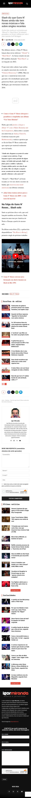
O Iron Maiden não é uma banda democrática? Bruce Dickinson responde (19, 353)
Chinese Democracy (9, 73)
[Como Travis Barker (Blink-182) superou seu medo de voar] (6, 519)
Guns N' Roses (14, 294)
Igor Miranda (9, 40)
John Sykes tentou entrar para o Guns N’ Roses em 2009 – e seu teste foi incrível (15, 196)
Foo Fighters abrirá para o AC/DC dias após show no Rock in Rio (19, 584)
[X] (13, 44)
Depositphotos (15, 721)
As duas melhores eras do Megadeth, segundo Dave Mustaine (19, 677)
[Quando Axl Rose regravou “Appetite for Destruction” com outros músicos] (6, 316)
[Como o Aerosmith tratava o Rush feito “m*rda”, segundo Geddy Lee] (6, 638)
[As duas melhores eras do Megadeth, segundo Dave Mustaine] (6, 677)
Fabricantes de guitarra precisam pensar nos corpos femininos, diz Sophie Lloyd (20, 307)
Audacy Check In (20, 133)
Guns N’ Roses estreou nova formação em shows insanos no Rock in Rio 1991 (15, 280)
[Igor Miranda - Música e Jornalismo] (15, 4)
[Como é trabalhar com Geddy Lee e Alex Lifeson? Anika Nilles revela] (6, 564)
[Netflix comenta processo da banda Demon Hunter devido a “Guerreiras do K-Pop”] (6, 547)
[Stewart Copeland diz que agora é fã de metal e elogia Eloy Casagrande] (6, 510)
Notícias (5, 13)
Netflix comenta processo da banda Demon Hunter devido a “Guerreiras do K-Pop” (20, 547)
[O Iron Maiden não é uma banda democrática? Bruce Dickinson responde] (6, 353)
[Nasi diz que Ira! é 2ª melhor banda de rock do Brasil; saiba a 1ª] (6, 378)
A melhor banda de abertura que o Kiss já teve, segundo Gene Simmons (20, 629)
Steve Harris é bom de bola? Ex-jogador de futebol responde (20, 620)
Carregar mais (14, 590)
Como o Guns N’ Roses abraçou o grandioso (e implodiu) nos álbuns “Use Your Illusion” (16, 116)
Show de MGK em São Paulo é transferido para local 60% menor (20, 555)
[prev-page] (3, 384)
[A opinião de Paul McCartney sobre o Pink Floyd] (6, 601)
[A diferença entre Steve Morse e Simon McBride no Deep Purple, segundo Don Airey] (6, 666)
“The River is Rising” (19, 232)
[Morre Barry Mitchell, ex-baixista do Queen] (6, 539)
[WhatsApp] (17, 44)
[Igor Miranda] (3, 40)
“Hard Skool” (6, 56)
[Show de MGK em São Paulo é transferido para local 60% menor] (6, 556)
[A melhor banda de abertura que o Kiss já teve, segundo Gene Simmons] (6, 629)
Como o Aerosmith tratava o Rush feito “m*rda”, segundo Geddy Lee (20, 638)
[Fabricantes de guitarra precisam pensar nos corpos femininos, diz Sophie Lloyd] (6, 308)
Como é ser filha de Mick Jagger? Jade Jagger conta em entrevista (19, 657)
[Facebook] (9, 44)
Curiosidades (5, 309)
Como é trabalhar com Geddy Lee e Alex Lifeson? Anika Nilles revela (19, 564)
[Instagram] (14, 440)
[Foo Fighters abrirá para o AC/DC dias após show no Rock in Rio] (6, 584)
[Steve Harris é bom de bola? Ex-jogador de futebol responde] (6, 620)
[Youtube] (20, 440)
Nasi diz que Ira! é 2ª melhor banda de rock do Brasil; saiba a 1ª (20, 378)
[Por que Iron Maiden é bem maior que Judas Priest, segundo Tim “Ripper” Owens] (6, 610)
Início (3, 400)
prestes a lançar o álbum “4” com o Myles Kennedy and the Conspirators (15, 128)
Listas (3, 326)
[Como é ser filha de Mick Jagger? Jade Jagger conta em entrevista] (6, 657)
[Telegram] (20, 44)
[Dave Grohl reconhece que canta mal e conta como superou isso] (6, 361)
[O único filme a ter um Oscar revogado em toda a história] (6, 370)
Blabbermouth (7, 139)
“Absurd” (24, 53)
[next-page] (5, 384)
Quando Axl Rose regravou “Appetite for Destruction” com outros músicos (19, 316)
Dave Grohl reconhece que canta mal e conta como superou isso (19, 361)
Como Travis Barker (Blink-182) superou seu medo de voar (19, 519)
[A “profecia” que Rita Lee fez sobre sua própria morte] (6, 335)
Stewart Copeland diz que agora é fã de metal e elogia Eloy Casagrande (20, 510)
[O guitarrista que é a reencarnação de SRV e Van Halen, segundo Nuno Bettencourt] (6, 343)
